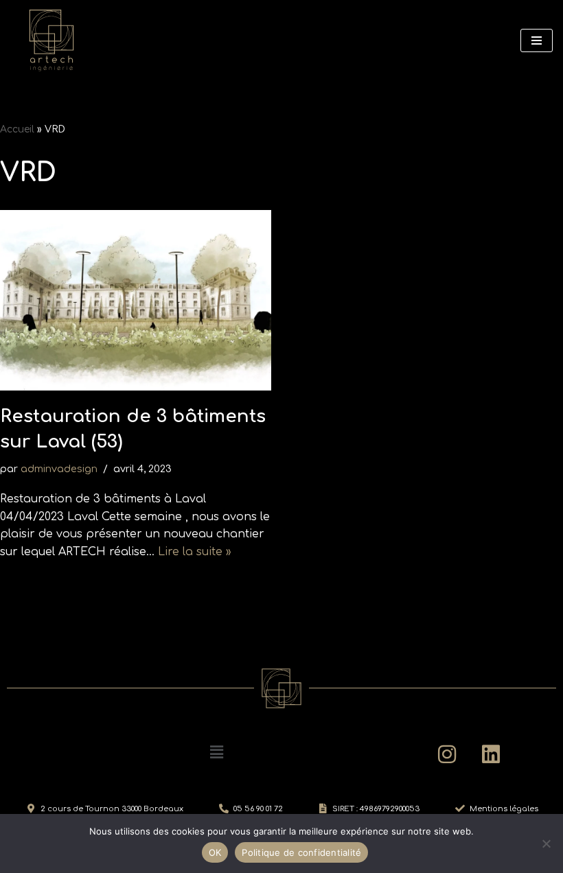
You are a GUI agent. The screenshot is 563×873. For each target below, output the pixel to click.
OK (215, 852)
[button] (216, 753)
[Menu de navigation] (536, 40)
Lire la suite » (194, 552)
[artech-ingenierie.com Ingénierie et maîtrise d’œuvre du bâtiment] (51, 40)
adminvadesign (59, 468)
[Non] (546, 843)
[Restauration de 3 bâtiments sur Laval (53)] (135, 300)
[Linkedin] (490, 754)
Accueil (17, 129)
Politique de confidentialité (301, 852)
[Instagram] (447, 754)
